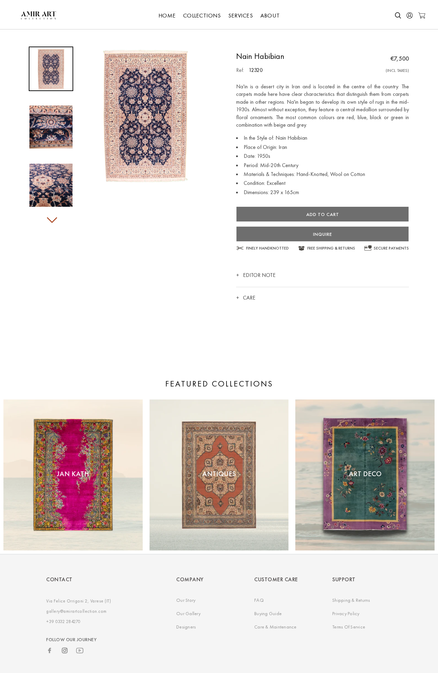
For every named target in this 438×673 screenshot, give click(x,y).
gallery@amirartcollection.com (76, 611)
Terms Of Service (348, 627)
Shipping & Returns (351, 600)
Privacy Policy (346, 613)
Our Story (185, 600)
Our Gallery (188, 613)
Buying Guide (268, 613)
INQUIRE (322, 234)
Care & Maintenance (275, 627)
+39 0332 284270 (63, 621)
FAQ (259, 600)
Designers (186, 627)
